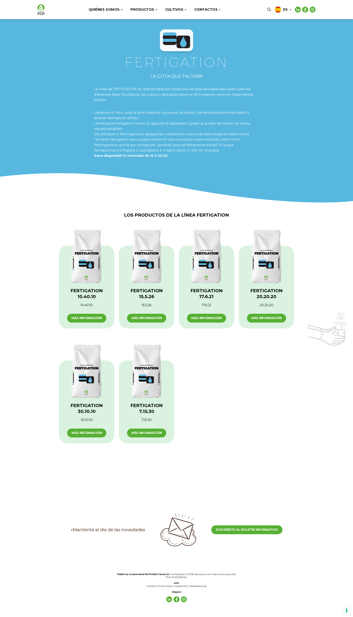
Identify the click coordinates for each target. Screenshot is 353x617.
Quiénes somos (104, 10)
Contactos (205, 10)
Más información (87, 318)
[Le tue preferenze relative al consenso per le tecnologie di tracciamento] (346, 610)
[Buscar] (269, 9)
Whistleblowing (198, 586)
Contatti (151, 586)
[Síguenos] (298, 10)
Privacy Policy (164, 586)
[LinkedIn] (305, 10)
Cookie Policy (181, 586)
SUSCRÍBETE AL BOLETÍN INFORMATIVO (247, 529)
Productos (142, 10)
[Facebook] (312, 10)
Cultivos (174, 10)
